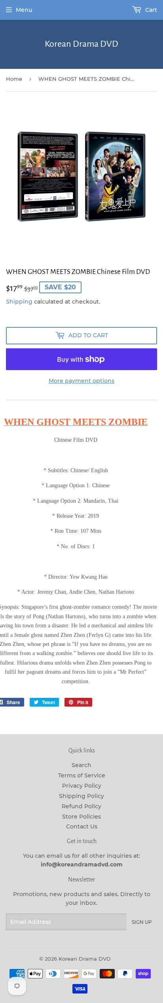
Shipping (19, 301)
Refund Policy (81, 806)
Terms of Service (81, 775)
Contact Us (81, 826)
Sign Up (142, 922)
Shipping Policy (81, 796)
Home (14, 79)
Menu (24, 9)
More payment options (81, 380)
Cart (150, 9)
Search (81, 765)
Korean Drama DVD (81, 44)
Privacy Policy (81, 785)
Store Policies (81, 816)
